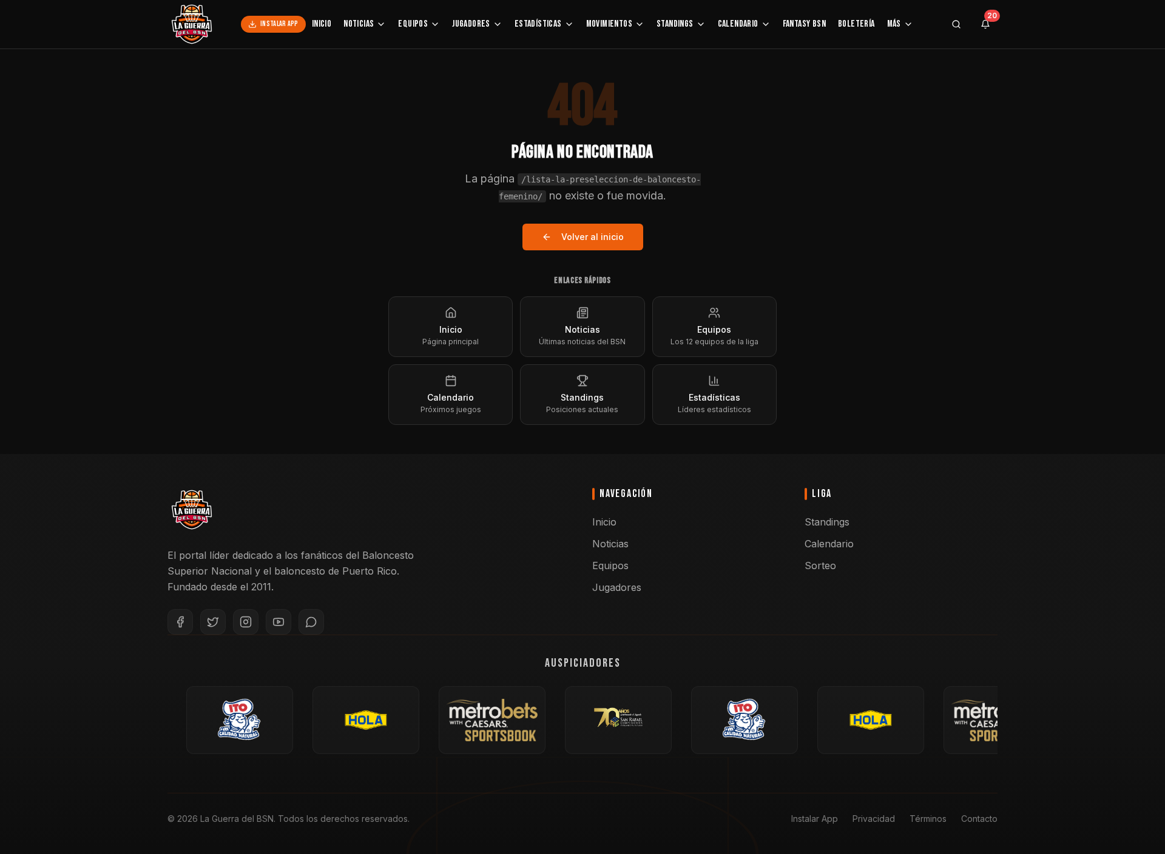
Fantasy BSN (804, 24)
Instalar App (279, 23)
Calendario (738, 24)
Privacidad (874, 818)
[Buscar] (956, 24)
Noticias (358, 24)
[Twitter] (213, 622)
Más (894, 24)
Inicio (321, 24)
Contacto (979, 818)
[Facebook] (180, 622)
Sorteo (820, 565)
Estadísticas (538, 24)
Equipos (413, 24)
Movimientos (609, 24)
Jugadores (471, 24)
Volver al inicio (592, 237)
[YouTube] (278, 622)
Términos (928, 818)
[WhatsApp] (311, 622)
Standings (675, 24)
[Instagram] (245, 622)
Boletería (856, 24)
